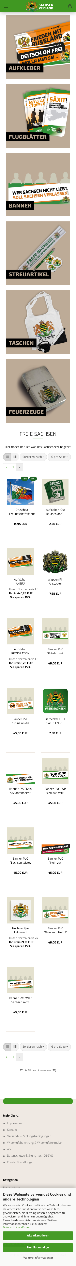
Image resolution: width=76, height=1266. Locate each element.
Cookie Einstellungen (20, 1162)
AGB (9, 1149)
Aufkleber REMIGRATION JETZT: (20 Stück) (20, 651)
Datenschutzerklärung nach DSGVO (30, 1156)
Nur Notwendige (38, 1247)
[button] (7, 457)
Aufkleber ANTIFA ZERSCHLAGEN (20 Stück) (20, 581)
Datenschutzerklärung (16, 1227)
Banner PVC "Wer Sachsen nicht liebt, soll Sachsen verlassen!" (20, 999)
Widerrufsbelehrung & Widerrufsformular (34, 1143)
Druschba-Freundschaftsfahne (22, 511)
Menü (6, 6)
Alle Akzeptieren (38, 1235)
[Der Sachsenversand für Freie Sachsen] (38, 6)
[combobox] (33, 457)
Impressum (14, 1123)
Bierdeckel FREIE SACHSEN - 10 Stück (55, 720)
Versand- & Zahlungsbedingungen (29, 1136)
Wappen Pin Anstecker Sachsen (55, 581)
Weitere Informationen (38, 1258)
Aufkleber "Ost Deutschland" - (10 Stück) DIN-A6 (55, 511)
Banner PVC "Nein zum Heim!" (55, 930)
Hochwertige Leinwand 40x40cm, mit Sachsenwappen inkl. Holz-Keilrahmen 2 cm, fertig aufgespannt (20, 930)
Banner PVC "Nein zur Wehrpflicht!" (55, 860)
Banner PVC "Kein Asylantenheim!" (20, 790)
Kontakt (12, 1130)
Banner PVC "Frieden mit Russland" (55, 651)
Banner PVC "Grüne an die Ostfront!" (20, 720)
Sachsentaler (11, 1188)
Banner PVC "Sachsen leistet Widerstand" (20, 860)
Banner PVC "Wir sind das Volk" (55, 790)
